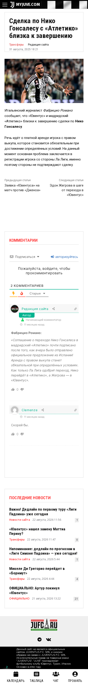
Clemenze (30, 410)
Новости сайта (19, 519)
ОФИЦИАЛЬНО (19, 598)
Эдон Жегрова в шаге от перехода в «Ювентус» (66, 190)
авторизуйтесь (66, 257)
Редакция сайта (38, 44)
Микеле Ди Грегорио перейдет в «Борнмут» (37, 570)
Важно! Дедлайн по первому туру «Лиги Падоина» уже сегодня (42, 511)
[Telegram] (39, 639)
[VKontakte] (48, 639)
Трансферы (16, 44)
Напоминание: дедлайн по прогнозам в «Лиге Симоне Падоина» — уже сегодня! (43, 551)
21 (76, 599)
